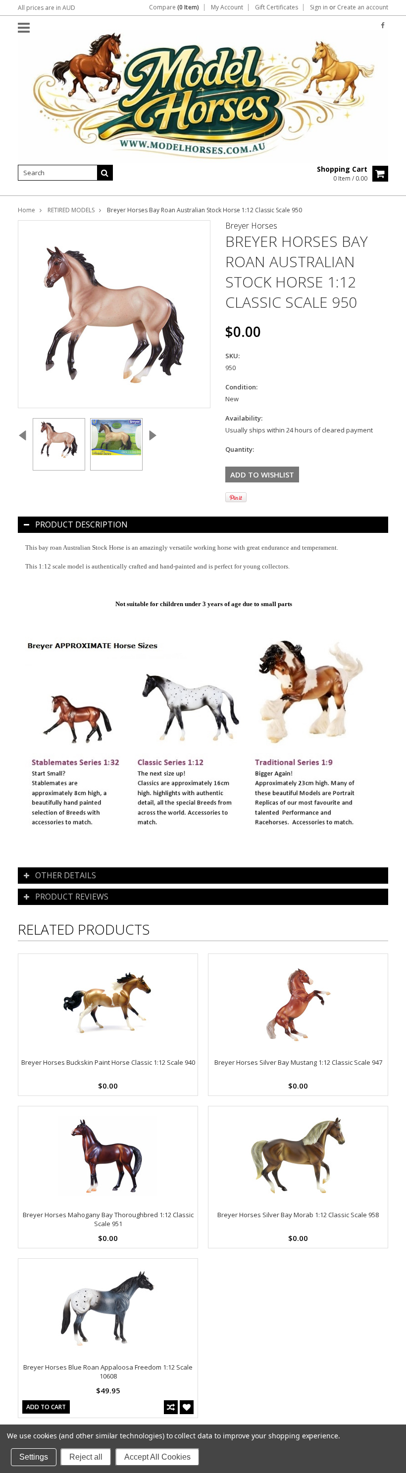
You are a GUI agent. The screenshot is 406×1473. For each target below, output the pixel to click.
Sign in (319, 7)
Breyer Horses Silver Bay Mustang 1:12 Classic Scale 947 (298, 1062)
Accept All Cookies (157, 1457)
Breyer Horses (251, 225)
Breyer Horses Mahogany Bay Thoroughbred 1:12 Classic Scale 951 (108, 1219)
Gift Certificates (276, 7)
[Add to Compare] (171, 1407)
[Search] (105, 173)
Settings (33, 1457)
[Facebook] (382, 25)
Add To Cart (46, 1407)
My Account (227, 7)
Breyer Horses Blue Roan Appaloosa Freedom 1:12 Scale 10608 (108, 1371)
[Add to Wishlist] (187, 1407)
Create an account (362, 7)
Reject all (85, 1457)
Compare (174, 7)
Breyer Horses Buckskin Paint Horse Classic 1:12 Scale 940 (108, 1062)
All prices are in (46, 7)
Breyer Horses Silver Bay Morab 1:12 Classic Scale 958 (298, 1214)
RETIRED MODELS (71, 210)
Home (26, 210)
